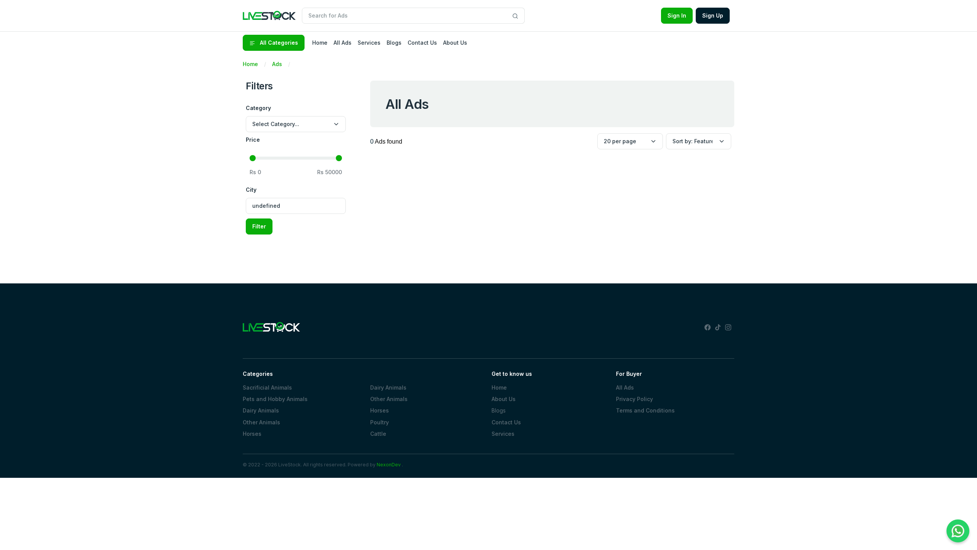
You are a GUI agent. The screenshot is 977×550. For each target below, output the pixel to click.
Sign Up (712, 15)
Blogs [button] (394, 42)
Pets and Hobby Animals (275, 399)
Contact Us (506, 422)
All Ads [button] (342, 42)
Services (503, 433)
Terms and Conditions (645, 410)
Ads (277, 64)
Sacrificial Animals (267, 387)
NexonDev (389, 464)
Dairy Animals (261, 410)
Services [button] (369, 42)
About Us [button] (455, 42)
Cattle (378, 433)
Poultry (379, 422)
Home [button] (319, 42)
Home (250, 64)
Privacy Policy (634, 399)
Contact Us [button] (422, 42)
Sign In (676, 15)
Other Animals (261, 422)
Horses (252, 433)
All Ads (625, 387)
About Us (504, 399)
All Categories (278, 42)
